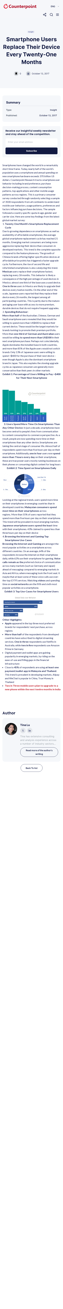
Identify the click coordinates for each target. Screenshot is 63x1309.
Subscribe (31, 150)
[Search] (51, 14)
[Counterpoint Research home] (14, 6)
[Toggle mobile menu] (57, 14)
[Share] (44, 14)
